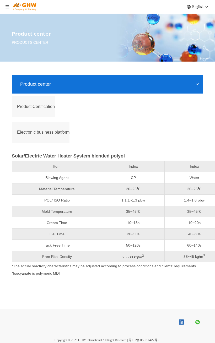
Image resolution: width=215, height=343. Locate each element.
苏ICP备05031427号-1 (144, 340)
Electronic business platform (43, 132)
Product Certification (36, 106)
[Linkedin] (182, 322)
